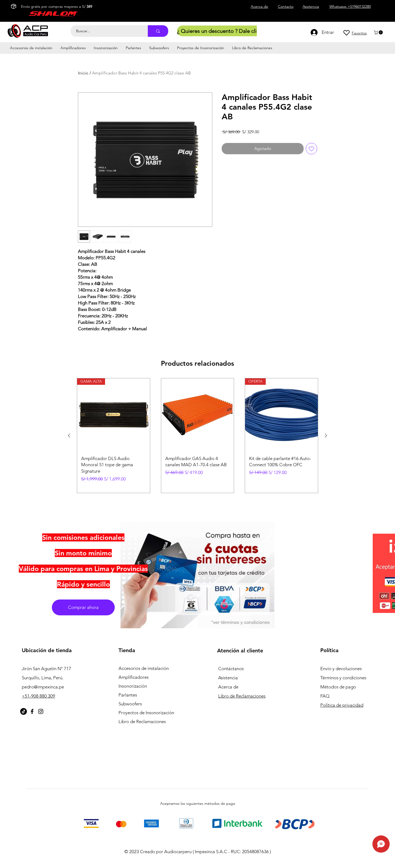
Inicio (83, 73)
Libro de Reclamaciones (142, 721)
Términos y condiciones (343, 677)
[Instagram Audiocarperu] (40, 711)
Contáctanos (231, 668)
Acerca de (228, 687)
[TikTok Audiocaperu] (23, 711)
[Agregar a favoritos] (311, 148)
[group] (197, 435)
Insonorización (133, 686)
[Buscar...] (158, 31)
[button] (379, 32)
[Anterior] (69, 435)
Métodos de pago (338, 687)
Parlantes (128, 695)
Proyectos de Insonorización (146, 712)
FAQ (324, 696)
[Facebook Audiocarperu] (32, 711)
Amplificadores (134, 677)
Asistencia (228, 677)
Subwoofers (130, 703)
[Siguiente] (326, 435)
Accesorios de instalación (144, 668)
